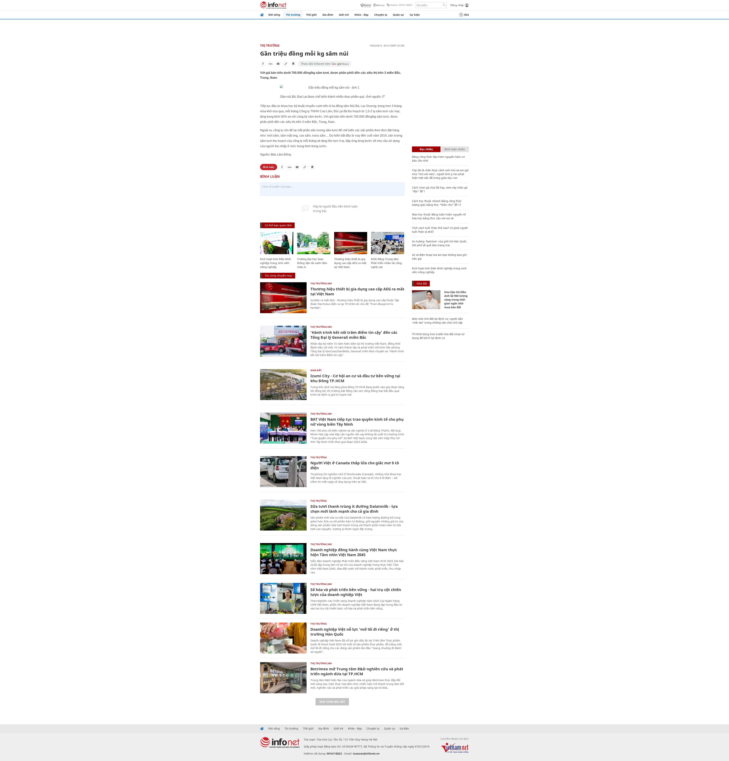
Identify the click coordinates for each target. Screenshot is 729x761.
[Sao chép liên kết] (286, 64)
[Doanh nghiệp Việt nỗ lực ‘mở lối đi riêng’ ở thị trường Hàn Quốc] (283, 638)
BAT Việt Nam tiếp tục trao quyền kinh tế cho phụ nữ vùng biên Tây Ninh (357, 422)
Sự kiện (415, 15)
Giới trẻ (344, 15)
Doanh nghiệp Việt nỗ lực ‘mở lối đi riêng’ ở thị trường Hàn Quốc (354, 632)
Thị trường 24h (321, 283)
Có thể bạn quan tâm (278, 225)
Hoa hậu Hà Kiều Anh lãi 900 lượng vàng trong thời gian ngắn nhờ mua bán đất (456, 299)
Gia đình (327, 15)
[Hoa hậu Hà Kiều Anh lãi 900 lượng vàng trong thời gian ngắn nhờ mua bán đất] (426, 299)
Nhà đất (316, 370)
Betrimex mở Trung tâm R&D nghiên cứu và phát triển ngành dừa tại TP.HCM (356, 671)
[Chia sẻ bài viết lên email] (278, 64)
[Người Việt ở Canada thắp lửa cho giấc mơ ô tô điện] (283, 471)
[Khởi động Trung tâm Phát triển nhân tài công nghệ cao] (387, 243)
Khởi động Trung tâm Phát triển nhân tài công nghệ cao (386, 263)
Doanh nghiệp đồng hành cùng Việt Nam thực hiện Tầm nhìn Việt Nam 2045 (353, 552)
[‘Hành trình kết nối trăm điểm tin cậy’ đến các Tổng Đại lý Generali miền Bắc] (283, 341)
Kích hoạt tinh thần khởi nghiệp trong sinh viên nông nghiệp (275, 263)
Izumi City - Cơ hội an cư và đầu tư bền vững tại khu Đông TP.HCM (355, 378)
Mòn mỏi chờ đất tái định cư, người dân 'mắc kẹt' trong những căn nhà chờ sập (437, 320)
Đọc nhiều (426, 149)
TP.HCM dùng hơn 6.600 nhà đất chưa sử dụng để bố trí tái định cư (438, 336)
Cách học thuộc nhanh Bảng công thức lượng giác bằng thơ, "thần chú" (437, 203)
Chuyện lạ (380, 15)
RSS (466, 15)
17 (459, 205)
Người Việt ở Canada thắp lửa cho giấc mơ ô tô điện (354, 465)
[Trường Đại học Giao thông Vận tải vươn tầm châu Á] (313, 243)
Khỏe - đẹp (361, 15)
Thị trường (293, 15)
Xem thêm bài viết (332, 702)
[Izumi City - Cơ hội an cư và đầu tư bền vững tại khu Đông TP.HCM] (283, 384)
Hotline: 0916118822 (401, 5)
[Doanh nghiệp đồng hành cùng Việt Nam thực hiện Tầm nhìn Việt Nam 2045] (283, 558)
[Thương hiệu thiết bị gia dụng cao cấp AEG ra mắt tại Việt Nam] (350, 243)
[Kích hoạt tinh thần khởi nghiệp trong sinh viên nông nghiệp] (276, 243)
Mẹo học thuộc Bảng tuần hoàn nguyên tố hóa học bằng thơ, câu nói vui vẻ (439, 216)
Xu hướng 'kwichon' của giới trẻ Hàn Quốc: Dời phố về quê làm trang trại (439, 243)
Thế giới (311, 15)
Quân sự (398, 15)
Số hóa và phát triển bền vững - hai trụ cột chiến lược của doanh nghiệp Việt (355, 592)
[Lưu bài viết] (293, 64)
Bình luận (268, 167)
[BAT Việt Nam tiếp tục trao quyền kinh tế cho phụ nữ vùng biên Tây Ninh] (283, 428)
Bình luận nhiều (454, 149)
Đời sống (274, 15)
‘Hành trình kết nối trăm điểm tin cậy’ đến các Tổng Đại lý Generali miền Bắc (353, 335)
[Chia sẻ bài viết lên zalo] (270, 64)
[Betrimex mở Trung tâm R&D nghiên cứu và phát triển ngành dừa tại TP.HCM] (283, 677)
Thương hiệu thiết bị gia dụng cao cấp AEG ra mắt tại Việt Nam (350, 263)
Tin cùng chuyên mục (278, 275)
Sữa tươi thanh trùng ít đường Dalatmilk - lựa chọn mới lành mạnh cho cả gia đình (354, 509)
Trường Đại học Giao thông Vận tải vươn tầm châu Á (312, 263)
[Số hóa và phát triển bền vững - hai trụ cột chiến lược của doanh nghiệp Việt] (283, 598)
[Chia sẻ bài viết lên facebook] (263, 64)
